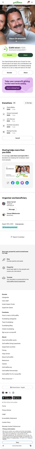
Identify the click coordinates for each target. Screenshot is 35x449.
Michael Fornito (12, 131)
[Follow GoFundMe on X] (10, 392)
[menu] (32, 2)
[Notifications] (28, 2)
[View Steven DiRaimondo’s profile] (3, 214)
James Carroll (11, 202)
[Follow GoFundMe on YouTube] (6, 392)
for (17, 7)
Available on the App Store (17, 397)
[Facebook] (12, 183)
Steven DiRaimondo (13, 213)
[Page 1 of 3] (16, 41)
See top (29, 103)
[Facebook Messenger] (22, 183)
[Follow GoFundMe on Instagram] (13, 392)
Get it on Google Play (7, 397)
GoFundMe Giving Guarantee (16, 281)
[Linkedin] (27, 183)
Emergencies (19, 224)
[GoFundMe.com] (17, 2)
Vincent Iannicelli (12, 113)
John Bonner (11, 119)
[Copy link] (8, 183)
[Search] (3, 2)
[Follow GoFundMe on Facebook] (3, 392)
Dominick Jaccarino (13, 125)
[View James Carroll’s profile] (3, 203)
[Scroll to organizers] (3, 7)
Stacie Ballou (11, 107)
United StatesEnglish (18, 387)
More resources (7, 378)
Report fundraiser (18, 237)
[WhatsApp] (17, 183)
